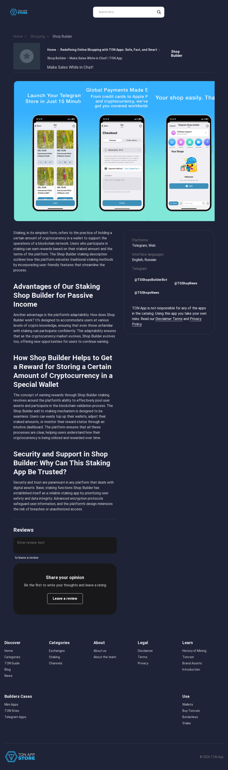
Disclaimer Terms (169, 319)
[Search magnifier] (159, 12)
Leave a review (65, 598)
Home (51, 49)
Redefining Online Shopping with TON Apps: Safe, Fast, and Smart (108, 49)
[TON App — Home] (21, 12)
